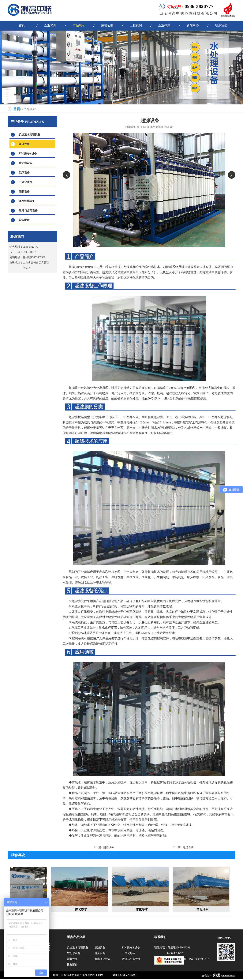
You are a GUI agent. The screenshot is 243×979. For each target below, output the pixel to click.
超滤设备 (24, 144)
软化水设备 (25, 163)
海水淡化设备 (27, 201)
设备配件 (24, 220)
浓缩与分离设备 (28, 210)
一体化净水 (25, 182)
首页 (16, 109)
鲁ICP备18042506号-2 (196, 959)
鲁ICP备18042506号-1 (125, 975)
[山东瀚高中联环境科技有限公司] (29, 14)
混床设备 (24, 172)
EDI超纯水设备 (28, 153)
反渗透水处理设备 (29, 134)
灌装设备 (24, 191)
